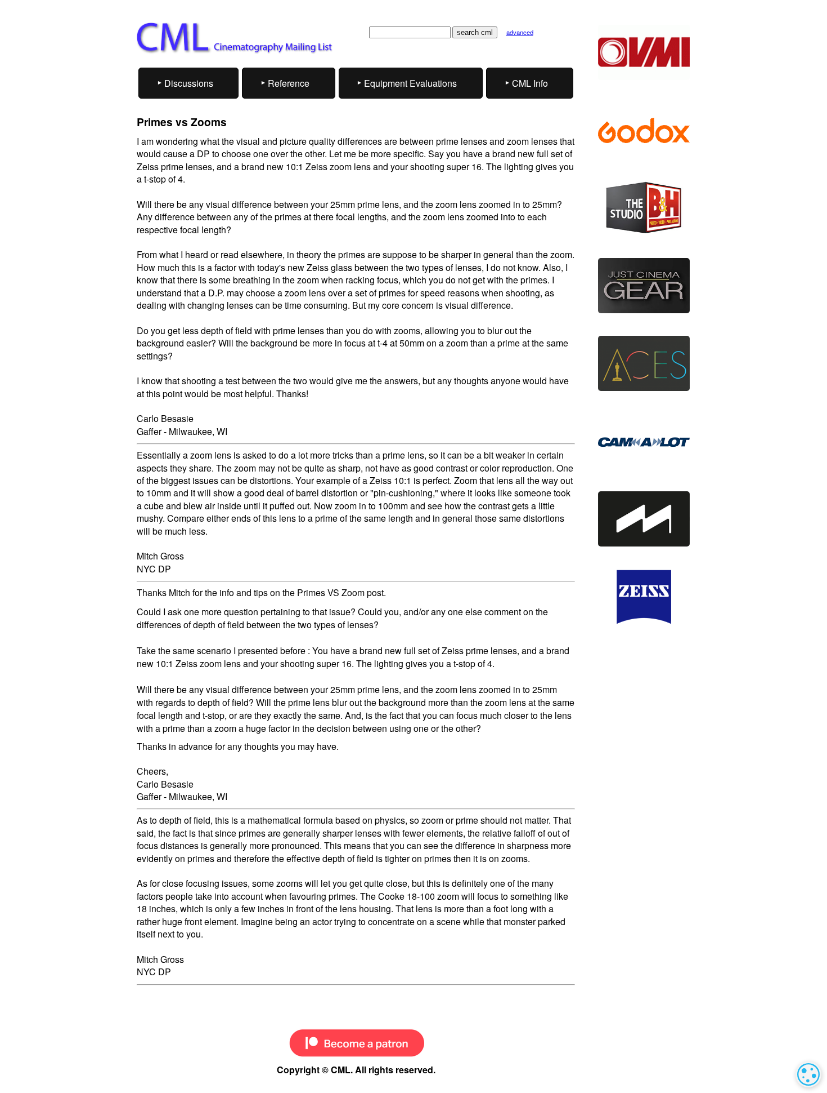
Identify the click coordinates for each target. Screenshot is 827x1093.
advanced (519, 32)
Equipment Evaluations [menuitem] (410, 83)
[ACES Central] (644, 363)
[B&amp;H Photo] (644, 208)
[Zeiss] (644, 597)
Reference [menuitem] (288, 83)
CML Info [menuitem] (530, 83)
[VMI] (644, 52)
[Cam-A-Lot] (644, 441)
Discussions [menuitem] (188, 83)
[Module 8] (644, 518)
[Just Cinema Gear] (644, 285)
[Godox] (644, 130)
